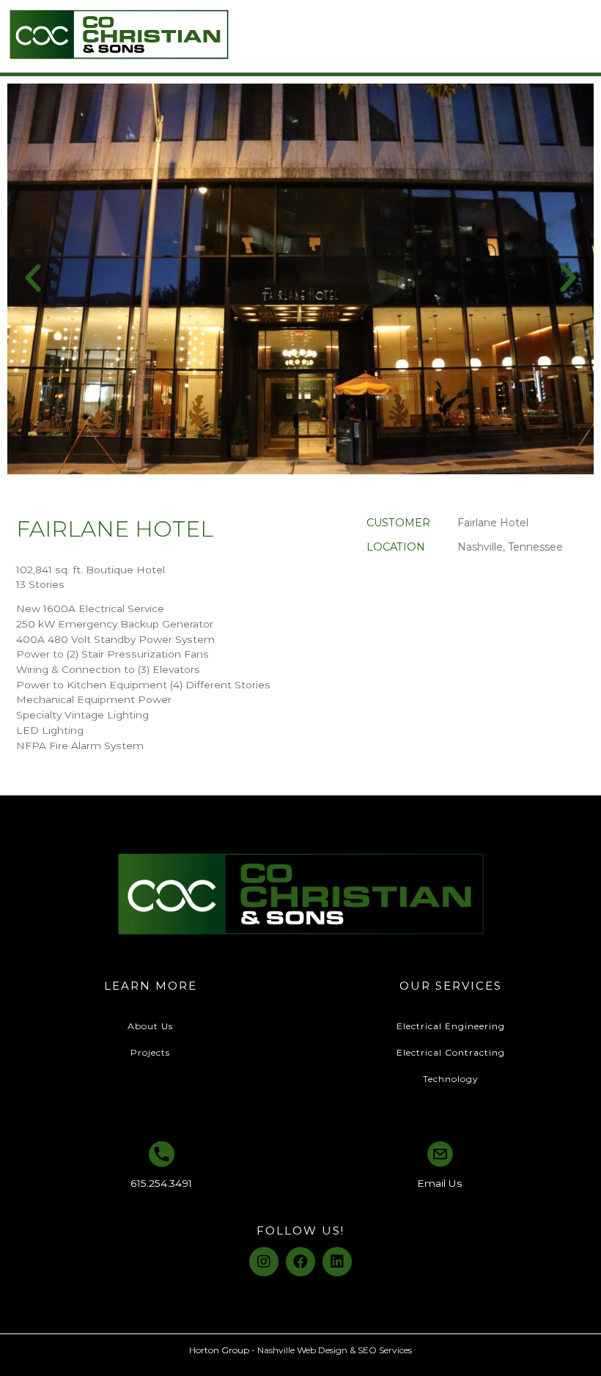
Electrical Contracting (451, 1052)
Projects (150, 1052)
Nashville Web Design (302, 1349)
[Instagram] (264, 1261)
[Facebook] (300, 1261)
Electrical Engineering (451, 1025)
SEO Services (385, 1349)
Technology (451, 1078)
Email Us (439, 1183)
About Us (150, 1025)
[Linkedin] (337, 1261)
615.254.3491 (161, 1183)
